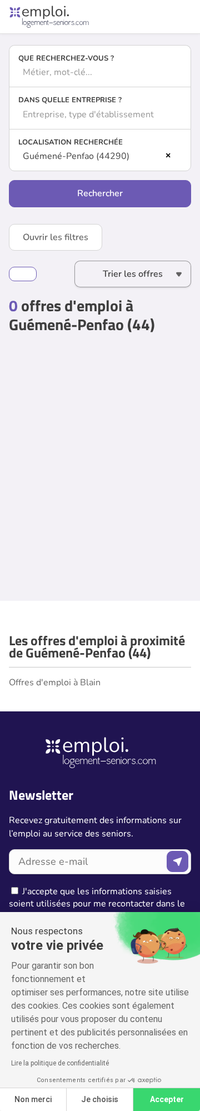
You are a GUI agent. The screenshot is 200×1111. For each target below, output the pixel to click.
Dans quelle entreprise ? (70, 100)
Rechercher (100, 193)
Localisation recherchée (70, 142)
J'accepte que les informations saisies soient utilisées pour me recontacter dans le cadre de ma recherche (97, 904)
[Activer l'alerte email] (23, 274)
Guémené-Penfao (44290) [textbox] (76, 156)
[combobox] (100, 72)
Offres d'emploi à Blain (55, 682)
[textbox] (100, 72)
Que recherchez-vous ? (66, 58)
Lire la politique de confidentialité (60, 1063)
